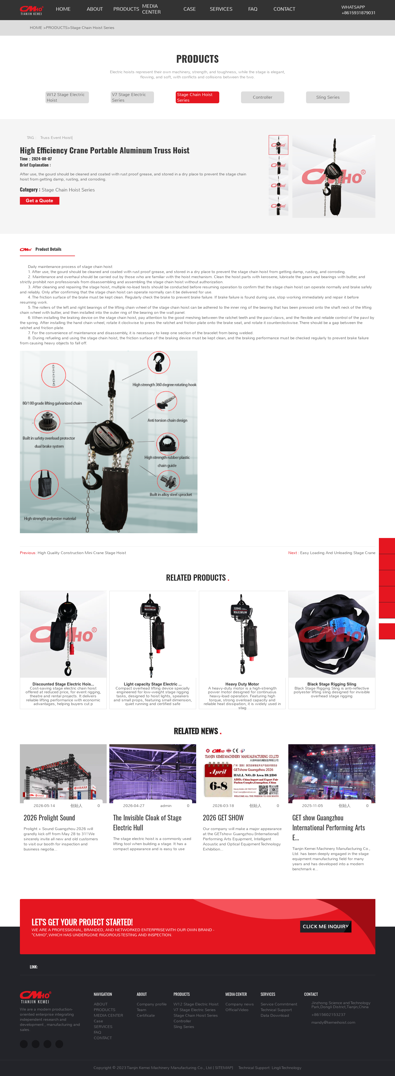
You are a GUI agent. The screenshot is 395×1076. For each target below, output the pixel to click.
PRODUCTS (126, 9)
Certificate (146, 1015)
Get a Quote (39, 200)
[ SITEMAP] (223, 1067)
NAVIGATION (103, 994)
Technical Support (276, 1009)
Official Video (237, 1009)
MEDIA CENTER (151, 9)
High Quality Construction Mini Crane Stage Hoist (82, 552)
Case (190, 9)
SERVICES (221, 9)
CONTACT (284, 9)
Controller (262, 97)
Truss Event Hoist (56, 137)
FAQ (252, 9)
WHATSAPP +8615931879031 (359, 10)
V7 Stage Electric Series (129, 97)
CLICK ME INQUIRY (326, 927)
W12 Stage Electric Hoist (66, 97)
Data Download (275, 1015)
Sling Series (328, 97)
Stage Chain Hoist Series (92, 27)
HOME (63, 9)
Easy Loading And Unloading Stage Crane (337, 552)
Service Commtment (279, 1004)
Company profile (152, 1004)
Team (141, 1009)
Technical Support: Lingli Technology (269, 1067)
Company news (239, 1004)
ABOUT (95, 9)
